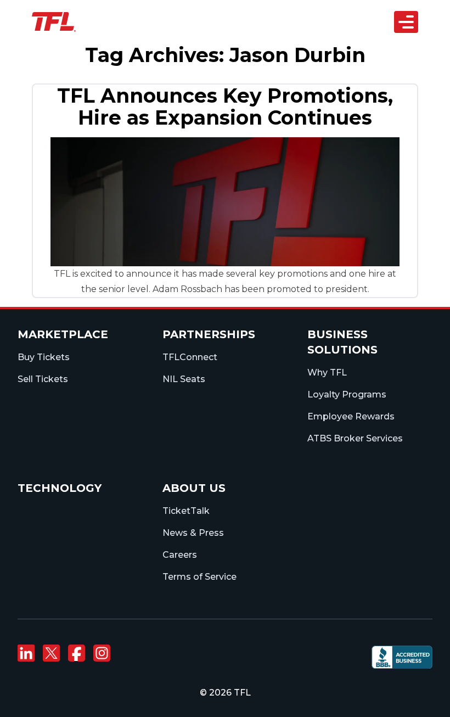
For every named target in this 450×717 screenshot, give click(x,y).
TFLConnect (189, 357)
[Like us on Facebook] (76, 653)
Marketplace (63, 334)
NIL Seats (183, 379)
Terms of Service (199, 577)
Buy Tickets (44, 357)
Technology (60, 488)
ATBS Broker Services (355, 438)
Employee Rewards (351, 416)
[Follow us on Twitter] (51, 653)
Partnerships (207, 84)
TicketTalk (186, 511)
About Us (199, 158)
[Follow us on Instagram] (101, 653)
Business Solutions (218, 109)
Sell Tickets (43, 379)
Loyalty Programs (346, 394)
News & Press (193, 533)
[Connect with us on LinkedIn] (26, 653)
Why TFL (327, 372)
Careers (179, 555)
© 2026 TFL (225, 692)
